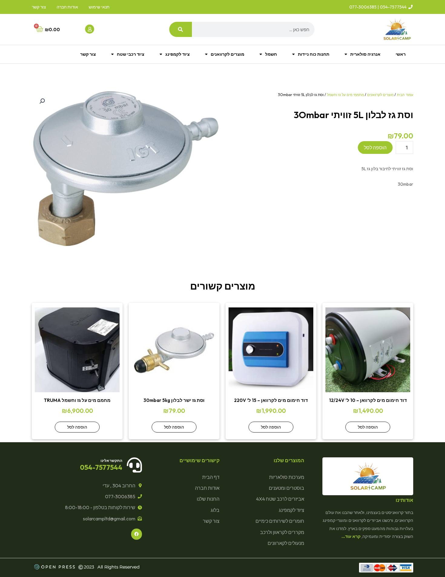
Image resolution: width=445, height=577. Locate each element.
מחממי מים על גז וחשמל (345, 94)
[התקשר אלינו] (134, 465)
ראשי (401, 54)
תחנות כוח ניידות (313, 54)
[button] (42, 101)
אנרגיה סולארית (365, 54)
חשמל (271, 54)
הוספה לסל (375, 147)
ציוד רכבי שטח (130, 54)
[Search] (180, 29)
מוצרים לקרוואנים (227, 54)
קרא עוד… (351, 536)
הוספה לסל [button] (368, 427)
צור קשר (88, 54)
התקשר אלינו (111, 460)
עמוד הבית (405, 94)
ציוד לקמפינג (177, 54)
